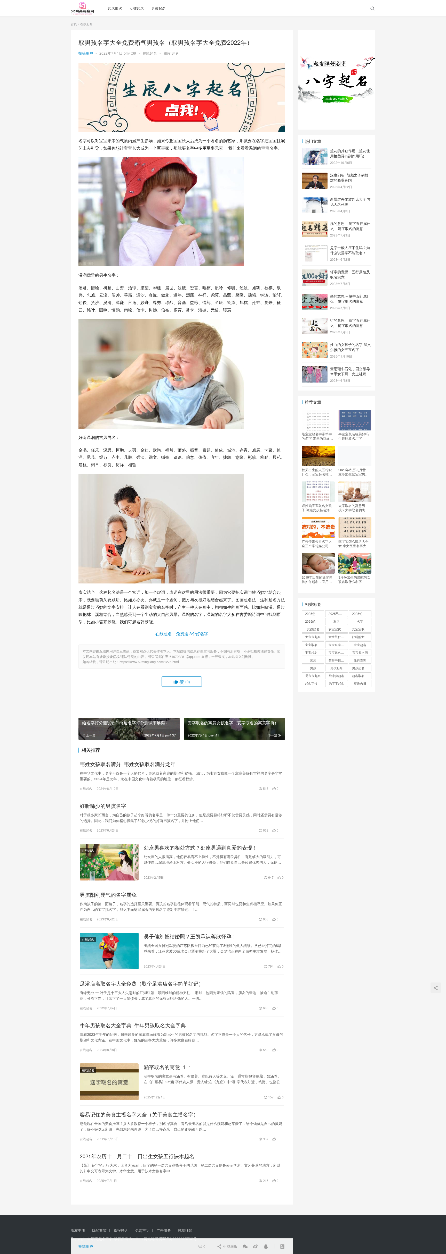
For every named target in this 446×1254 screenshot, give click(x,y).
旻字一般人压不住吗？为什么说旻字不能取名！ (350, 250)
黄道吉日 (360, 683)
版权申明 (78, 1230)
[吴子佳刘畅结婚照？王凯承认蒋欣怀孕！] (109, 951)
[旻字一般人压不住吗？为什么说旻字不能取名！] (315, 248)
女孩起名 (137, 8)
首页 (74, 24)
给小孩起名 (336, 675)
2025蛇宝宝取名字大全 (314, 621)
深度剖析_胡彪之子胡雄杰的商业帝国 (349, 177)
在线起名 (149, 53)
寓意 (313, 660)
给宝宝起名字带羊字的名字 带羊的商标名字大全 (317, 436)
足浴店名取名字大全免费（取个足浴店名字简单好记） (142, 983)
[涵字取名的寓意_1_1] (109, 1081)
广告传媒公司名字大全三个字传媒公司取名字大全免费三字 (317, 543)
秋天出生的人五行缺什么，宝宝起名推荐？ (317, 472)
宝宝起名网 (360, 652)
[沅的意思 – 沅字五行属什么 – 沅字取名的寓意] (315, 223)
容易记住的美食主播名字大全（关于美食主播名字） (139, 1114)
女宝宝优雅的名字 (338, 629)
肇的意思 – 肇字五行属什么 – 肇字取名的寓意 (350, 298)
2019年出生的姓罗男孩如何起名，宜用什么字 (317, 579)
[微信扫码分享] (245, 1246)
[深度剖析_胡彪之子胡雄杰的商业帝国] (315, 175)
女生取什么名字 (338, 636)
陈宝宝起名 (336, 683)
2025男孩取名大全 (338, 613)
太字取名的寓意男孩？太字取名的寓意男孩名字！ (353, 507)
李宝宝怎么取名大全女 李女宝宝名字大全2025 (354, 543)
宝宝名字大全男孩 (338, 644)
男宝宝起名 (313, 675)
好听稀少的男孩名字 (103, 805)
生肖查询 (360, 660)
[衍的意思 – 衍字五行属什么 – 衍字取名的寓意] (315, 320)
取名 (336, 621)
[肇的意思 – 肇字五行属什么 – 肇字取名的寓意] (315, 296)
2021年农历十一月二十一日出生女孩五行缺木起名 (137, 1156)
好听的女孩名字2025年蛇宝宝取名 (361, 636)
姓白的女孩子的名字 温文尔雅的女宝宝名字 (350, 347)
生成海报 (229, 1246)
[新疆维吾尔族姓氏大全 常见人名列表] (315, 199)
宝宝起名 (360, 644)
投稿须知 (185, 1230)
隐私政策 (99, 1230)
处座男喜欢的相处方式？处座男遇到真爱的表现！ (200, 847)
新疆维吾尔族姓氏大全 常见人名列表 (350, 202)
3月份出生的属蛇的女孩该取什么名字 (354, 579)
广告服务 (163, 1230)
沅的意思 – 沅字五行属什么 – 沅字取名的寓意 (350, 226)
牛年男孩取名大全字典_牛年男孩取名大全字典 (133, 1025)
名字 (360, 621)
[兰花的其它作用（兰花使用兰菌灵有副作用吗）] (315, 151)
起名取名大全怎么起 (361, 675)
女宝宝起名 (313, 636)
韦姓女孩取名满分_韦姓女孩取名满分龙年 (128, 764)
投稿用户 (85, 53)
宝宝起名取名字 (314, 652)
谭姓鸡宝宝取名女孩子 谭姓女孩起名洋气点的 (317, 507)
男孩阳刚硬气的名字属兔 (108, 894)
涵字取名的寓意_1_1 (167, 1067)
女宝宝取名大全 (361, 629)
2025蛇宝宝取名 (361, 613)
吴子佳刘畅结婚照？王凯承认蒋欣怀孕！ (190, 936)
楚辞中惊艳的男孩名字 (338, 660)
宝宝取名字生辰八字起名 (314, 644)
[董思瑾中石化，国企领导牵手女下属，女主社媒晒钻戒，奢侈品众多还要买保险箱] (315, 369)
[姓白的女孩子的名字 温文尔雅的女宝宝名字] (315, 345)
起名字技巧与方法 (314, 683)
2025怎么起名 (314, 613)
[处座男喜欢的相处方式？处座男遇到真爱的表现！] (109, 862)
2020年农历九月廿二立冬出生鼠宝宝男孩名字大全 (353, 472)
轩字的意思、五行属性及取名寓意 (350, 274)
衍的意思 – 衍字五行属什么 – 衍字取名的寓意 (350, 323)
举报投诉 (121, 1230)
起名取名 (115, 8)
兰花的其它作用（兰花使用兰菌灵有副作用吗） (350, 153)
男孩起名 (158, 8)
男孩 (313, 668)
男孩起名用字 (361, 668)
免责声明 (142, 1230)
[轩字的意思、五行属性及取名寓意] (315, 272)
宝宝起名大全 (338, 652)
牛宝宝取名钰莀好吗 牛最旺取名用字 (353, 436)
